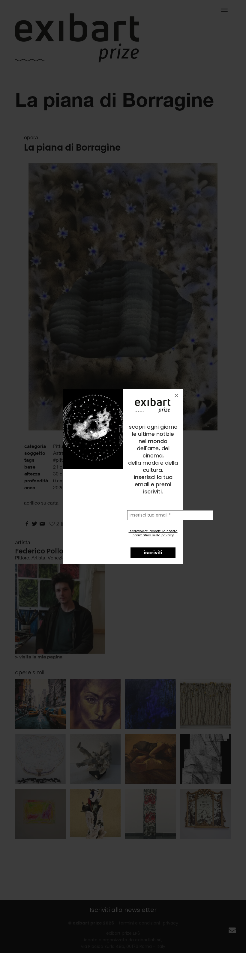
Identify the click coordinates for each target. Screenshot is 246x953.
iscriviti (153, 552)
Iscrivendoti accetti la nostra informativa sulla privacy (153, 533)
